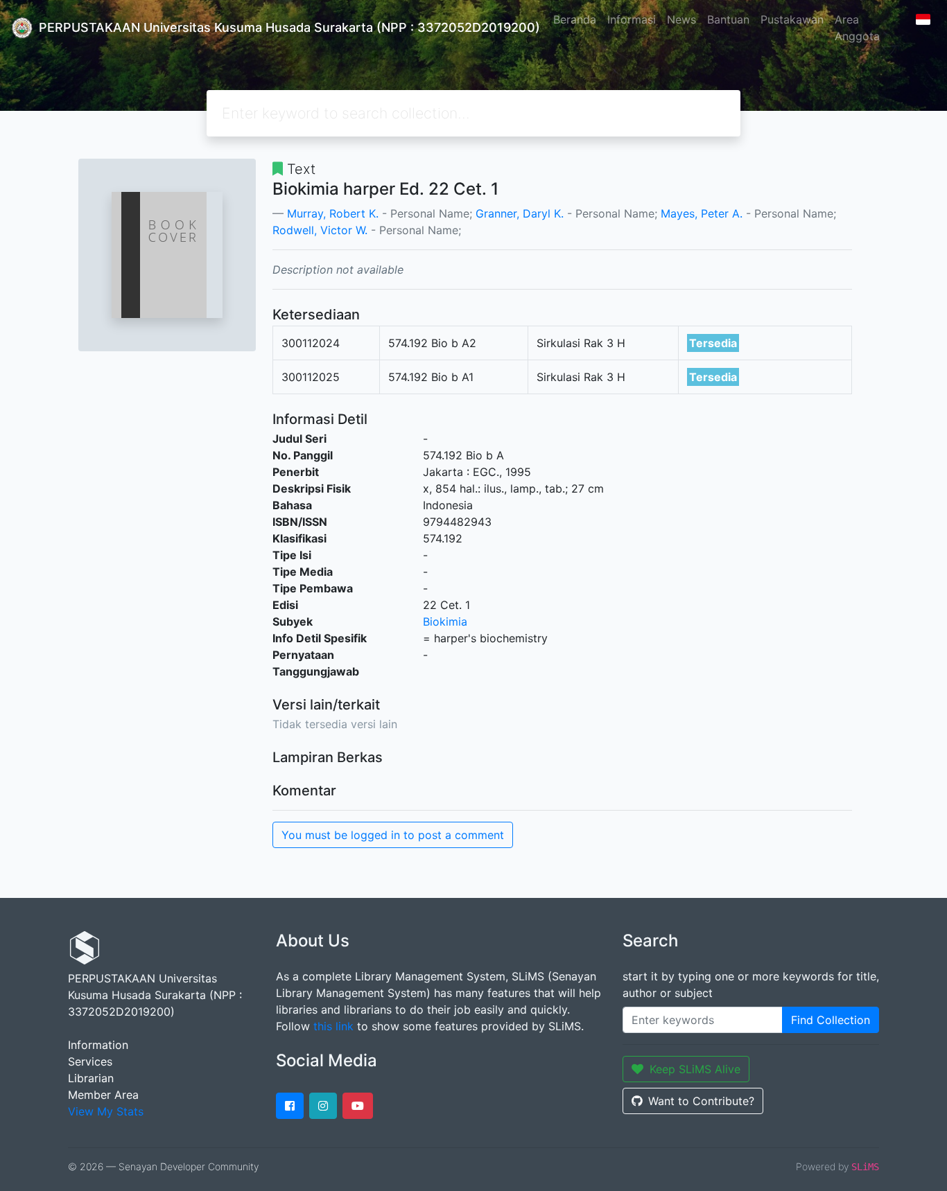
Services (90, 1061)
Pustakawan (792, 19)
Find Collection (830, 1020)
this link (333, 1026)
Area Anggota (857, 27)
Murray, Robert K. (333, 213)
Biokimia (445, 621)
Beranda (574, 19)
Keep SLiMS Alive (695, 1069)
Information (98, 1045)
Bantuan (728, 19)
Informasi (631, 19)
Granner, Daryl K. (520, 213)
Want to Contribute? (701, 1101)
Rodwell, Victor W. (319, 230)
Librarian (91, 1078)
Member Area (103, 1095)
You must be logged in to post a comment (392, 835)
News (681, 19)
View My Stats (106, 1111)
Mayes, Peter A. (701, 213)
